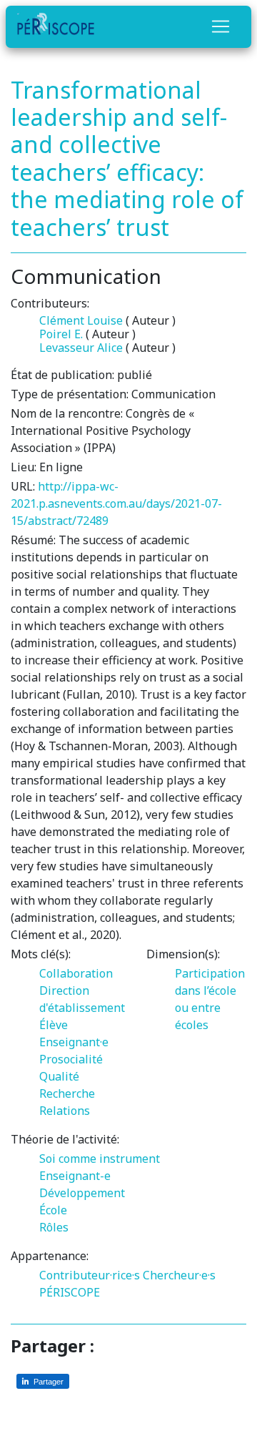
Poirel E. (61, 334)
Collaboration (76, 973)
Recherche (67, 1093)
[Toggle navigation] (220, 26)
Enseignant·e (74, 1042)
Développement (82, 1193)
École (53, 1210)
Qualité (59, 1076)
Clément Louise (81, 320)
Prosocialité (71, 1059)
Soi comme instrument (99, 1158)
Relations (64, 1110)
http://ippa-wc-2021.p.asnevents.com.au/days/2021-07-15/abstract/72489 (116, 503)
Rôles (54, 1227)
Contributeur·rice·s (89, 1275)
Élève (53, 1025)
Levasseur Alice (81, 347)
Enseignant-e (75, 1176)
